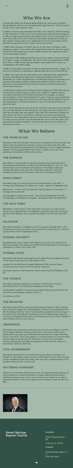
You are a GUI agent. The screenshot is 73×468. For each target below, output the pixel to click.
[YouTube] (36, 463)
